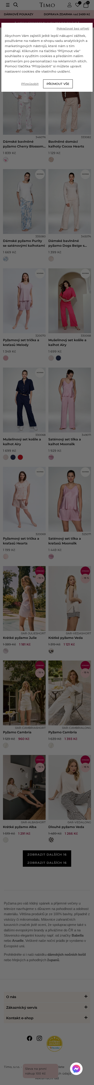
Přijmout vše (58, 84)
